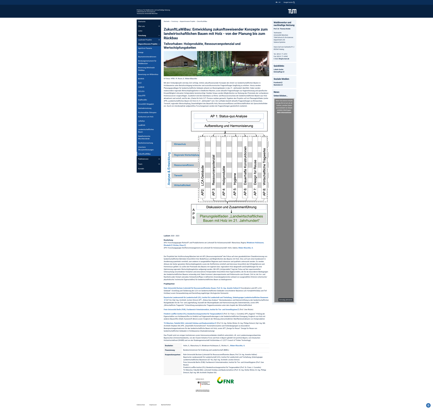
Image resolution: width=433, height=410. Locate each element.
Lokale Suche (278, 69)
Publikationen (143, 159)
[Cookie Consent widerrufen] (428, 405)
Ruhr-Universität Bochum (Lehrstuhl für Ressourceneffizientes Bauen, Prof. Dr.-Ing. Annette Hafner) (201, 288)
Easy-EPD (141, 96)
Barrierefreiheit (166, 405)
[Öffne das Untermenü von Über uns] (159, 26)
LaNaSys (141, 121)
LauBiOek (141, 125)
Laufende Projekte (145, 40)
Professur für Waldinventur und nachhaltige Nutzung (153, 10)
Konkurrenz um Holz (145, 117)
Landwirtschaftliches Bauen (146, 130)
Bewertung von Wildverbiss (148, 74)
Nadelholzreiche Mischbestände (144, 137)
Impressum (153, 405)
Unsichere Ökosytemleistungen (146, 148)
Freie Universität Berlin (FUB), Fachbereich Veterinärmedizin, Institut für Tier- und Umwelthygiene (200, 310)
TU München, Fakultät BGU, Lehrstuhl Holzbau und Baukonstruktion (189, 323)
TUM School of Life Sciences (146, 12)
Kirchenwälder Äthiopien (147, 113)
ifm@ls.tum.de (284, 59)
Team (140, 164)
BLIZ (140, 83)
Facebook (277, 82)
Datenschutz (141, 405)
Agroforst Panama (145, 48)
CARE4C (141, 87)
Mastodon (277, 85)
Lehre (140, 31)
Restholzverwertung (145, 143)
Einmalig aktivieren (285, 300)
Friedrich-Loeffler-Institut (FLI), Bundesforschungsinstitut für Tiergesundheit (192, 314)
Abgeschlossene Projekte (147, 44)
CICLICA (141, 91)
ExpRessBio (142, 100)
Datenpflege (278, 72)
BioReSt (141, 79)
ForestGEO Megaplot (146, 104)
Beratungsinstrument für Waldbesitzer (147, 62)
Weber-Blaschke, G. (245, 248)
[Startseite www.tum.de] (292, 11)
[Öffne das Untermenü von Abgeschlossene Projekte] (159, 44)
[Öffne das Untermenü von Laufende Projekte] (159, 39)
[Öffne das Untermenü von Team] (159, 164)
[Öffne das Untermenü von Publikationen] (159, 159)
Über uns (141, 26)
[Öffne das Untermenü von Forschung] (159, 35)
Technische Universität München (147, 13)
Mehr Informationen (284, 112)
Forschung (142, 36)
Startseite (141, 22)
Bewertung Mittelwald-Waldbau (146, 69)
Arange (140, 52)
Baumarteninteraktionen (147, 57)
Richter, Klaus (178, 245)
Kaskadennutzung (144, 108)
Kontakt (141, 169)
